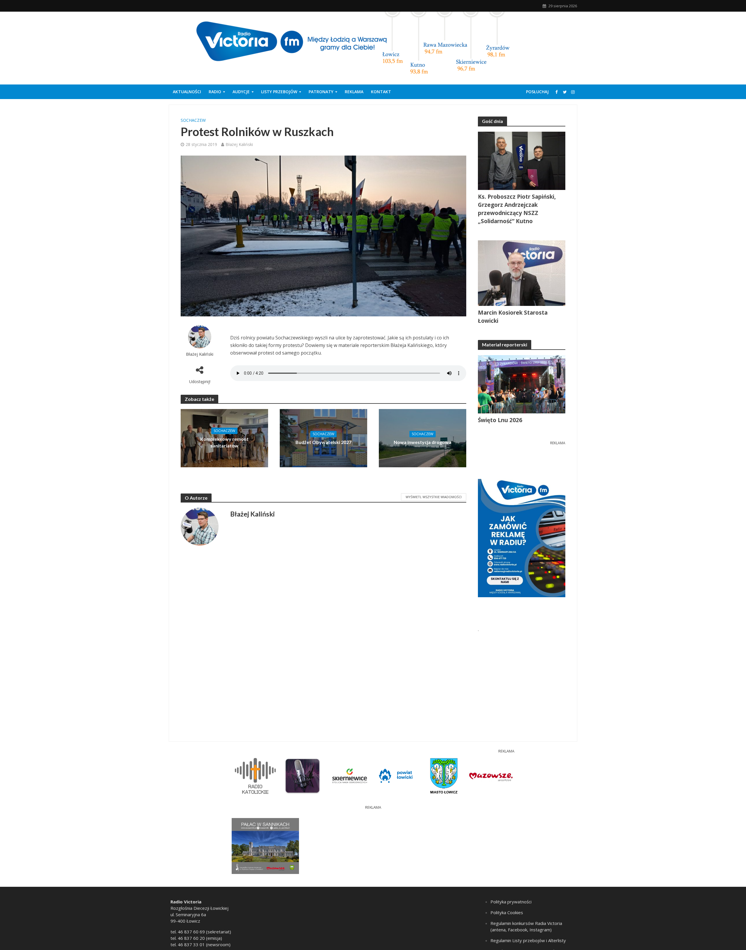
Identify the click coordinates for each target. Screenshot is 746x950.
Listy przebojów (279, 91)
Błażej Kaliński (239, 144)
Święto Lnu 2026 (500, 420)
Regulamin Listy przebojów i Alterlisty (528, 940)
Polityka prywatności (511, 902)
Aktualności (187, 91)
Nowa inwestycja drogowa (422, 442)
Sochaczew (193, 120)
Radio (215, 91)
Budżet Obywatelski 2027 (323, 442)
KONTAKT (381, 91)
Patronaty (321, 91)
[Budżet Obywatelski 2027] (323, 438)
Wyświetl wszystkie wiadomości (434, 497)
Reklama (354, 91)
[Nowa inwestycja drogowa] (422, 438)
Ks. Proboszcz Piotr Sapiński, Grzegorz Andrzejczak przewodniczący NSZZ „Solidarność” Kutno (517, 209)
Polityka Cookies (506, 912)
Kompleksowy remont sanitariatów (224, 442)
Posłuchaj (537, 91)
